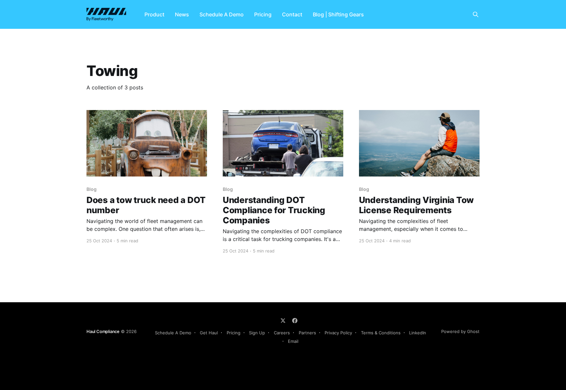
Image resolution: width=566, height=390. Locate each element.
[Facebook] (294, 320)
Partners (307, 332)
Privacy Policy (338, 332)
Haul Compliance (103, 331)
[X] (283, 320)
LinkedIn (417, 332)
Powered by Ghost (460, 331)
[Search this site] (475, 14)
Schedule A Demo (221, 14)
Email (293, 341)
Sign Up (257, 332)
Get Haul (209, 332)
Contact (292, 14)
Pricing (263, 14)
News (182, 14)
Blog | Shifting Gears (338, 14)
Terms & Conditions (381, 332)
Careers (282, 332)
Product (154, 14)
